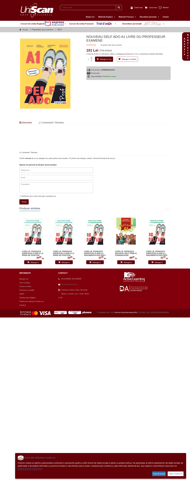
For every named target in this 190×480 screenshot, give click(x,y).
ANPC (21, 294)
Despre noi (90, 17)
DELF (59, 29)
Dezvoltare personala (148, 17)
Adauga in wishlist (129, 59)
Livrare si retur (25, 286)
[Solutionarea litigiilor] (75, 312)
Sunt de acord (159, 474)
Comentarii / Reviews (52, 122)
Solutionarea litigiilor (27, 298)
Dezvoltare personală (132, 24)
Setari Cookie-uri (176, 474)
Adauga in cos (105, 59)
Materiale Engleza (105, 17)
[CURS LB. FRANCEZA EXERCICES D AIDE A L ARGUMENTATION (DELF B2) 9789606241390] (95, 231)
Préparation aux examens (42, 29)
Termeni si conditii (26, 290)
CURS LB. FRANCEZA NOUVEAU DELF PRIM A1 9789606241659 (126, 253)
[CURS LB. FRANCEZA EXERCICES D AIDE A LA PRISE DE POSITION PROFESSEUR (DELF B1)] (33, 231)
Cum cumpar (24, 283)
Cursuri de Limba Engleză (33, 24)
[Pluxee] (87, 312)
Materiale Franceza (126, 17)
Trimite (24, 202)
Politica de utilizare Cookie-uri (31, 301)
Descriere (26, 122)
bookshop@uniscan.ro (70, 284)
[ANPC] (61, 312)
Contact (166, 17)
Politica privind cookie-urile (30, 468)
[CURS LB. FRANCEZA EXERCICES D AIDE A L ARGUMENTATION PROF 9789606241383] (157, 231)
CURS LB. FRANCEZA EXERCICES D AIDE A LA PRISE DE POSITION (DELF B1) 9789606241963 (63, 253)
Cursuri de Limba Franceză (81, 24)
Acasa (25, 29)
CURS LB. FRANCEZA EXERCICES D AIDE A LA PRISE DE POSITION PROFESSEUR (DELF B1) (33, 253)
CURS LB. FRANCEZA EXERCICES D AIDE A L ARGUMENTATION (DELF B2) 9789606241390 (95, 253)
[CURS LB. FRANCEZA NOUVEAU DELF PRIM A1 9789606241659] (126, 231)
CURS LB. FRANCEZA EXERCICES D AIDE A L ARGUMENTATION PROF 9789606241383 (157, 253)
